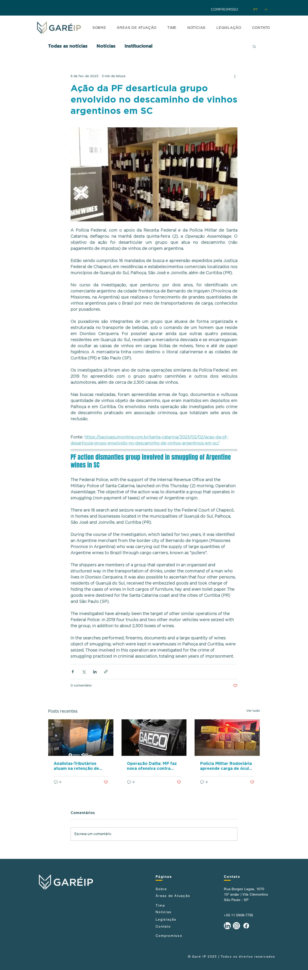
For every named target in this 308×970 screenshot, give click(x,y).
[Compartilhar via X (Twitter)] (84, 672)
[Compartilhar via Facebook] (73, 672)
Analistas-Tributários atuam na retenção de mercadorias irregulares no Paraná (78, 766)
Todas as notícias (67, 46)
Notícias (106, 46)
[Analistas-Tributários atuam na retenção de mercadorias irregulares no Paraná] (80, 737)
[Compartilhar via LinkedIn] (95, 672)
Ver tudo (253, 710)
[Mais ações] (234, 76)
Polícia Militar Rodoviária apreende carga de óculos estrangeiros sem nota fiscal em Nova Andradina (227, 766)
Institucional (138, 46)
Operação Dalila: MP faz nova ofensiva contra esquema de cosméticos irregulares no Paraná (152, 766)
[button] (254, 46)
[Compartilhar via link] (106, 672)
